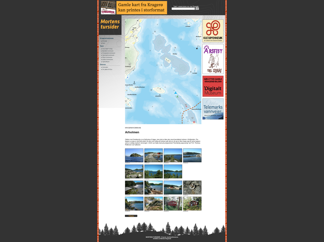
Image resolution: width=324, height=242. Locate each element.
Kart (103, 43)
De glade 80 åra (107, 69)
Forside (104, 41)
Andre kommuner (107, 59)
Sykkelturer (105, 61)
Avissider (105, 67)
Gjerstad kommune (108, 55)
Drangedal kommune (108, 53)
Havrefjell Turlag (107, 48)
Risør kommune (107, 57)
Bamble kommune (107, 51)
